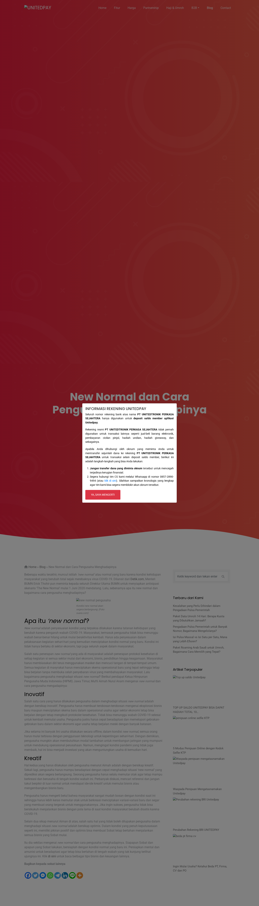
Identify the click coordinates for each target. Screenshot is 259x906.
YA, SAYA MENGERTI (103, 494)
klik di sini (110, 480)
